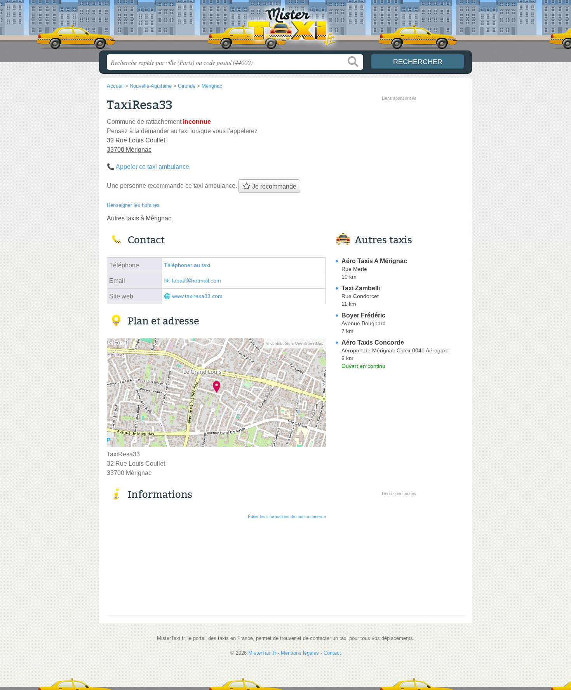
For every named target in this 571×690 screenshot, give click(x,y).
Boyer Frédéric (363, 315)
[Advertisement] (399, 157)
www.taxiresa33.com (197, 296)
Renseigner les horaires (133, 205)
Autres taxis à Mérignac (139, 218)
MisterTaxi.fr (285, 27)
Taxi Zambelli (360, 288)
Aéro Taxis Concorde (372, 342)
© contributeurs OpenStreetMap (295, 343)
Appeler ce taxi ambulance (152, 166)
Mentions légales (300, 653)
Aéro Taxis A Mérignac (374, 261)
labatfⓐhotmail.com (196, 281)
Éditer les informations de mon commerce (287, 516)
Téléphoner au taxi (187, 265)
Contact (332, 653)
